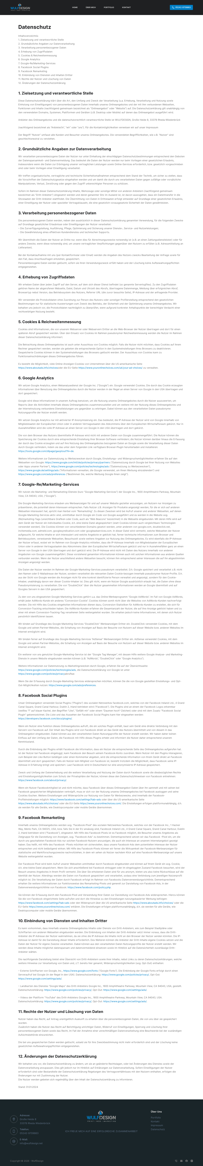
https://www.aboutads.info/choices (38, 367)
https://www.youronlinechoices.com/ (100, 803)
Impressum (157, 1125)
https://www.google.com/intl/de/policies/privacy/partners (77, 462)
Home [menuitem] (75, 7)
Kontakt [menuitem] (126, 7)
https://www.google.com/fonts (80, 970)
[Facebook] (186, 1161)
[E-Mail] (181, 1161)
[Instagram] (192, 1161)
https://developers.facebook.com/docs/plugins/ (45, 718)
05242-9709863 (183, 7)
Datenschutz (158, 1129)
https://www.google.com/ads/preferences (41, 474)
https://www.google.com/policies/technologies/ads (80, 466)
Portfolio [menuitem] (109, 7)
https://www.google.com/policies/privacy (41, 673)
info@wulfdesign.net (31, 1143)
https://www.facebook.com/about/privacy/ (42, 780)
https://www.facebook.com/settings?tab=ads (75, 799)
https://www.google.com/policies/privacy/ (125, 974)
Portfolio (156, 1117)
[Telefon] (176, 1161)
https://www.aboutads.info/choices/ (38, 803)
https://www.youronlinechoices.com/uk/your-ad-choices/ (110, 367)
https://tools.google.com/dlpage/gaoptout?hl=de (46, 451)
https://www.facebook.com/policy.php (89, 887)
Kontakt (155, 1121)
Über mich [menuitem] (91, 7)
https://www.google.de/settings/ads (38, 470)
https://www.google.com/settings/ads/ (40, 978)
